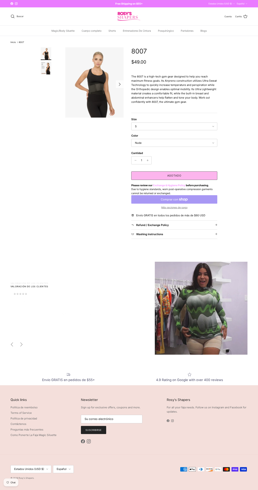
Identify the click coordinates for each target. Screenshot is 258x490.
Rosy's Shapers (26, 478)
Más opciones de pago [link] (174, 207)
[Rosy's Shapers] (129, 16)
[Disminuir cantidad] (134, 160)
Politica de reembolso (24, 407)
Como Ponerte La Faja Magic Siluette (34, 435)
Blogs (203, 30)
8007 (21, 42)
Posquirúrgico (166, 30)
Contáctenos (18, 424)
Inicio (13, 42)
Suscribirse (93, 430)
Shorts (112, 30)
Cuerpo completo (91, 30)
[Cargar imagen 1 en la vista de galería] (94, 82)
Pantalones (187, 30)
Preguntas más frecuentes (27, 429)
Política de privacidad (24, 418)
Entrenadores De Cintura (137, 30)
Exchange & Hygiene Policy (169, 185)
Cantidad (137, 153)
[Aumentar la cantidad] (148, 160)
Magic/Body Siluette (63, 30)
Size (134, 119)
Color (134, 135)
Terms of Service (21, 412)
